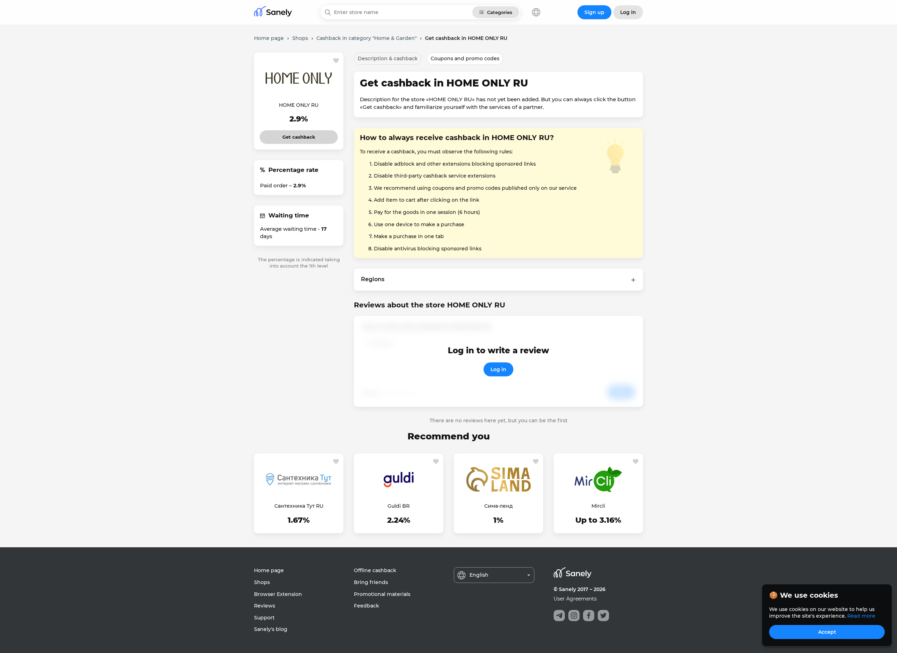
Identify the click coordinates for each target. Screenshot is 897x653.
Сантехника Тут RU (298, 506)
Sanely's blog (270, 629)
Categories (499, 12)
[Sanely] (273, 12)
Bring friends (371, 582)
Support (264, 617)
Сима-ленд (498, 506)
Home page (269, 570)
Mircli (598, 506)
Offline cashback (375, 570)
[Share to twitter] (603, 615)
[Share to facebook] (588, 615)
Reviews (264, 606)
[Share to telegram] (559, 615)
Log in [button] (628, 12)
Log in (498, 369)
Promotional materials (382, 594)
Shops (262, 582)
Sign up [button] (594, 12)
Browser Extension (278, 594)
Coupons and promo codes (465, 58)
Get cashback (299, 135)
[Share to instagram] (574, 615)
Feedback (366, 606)
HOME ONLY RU (299, 105)
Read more (861, 616)
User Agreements (575, 599)
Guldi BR (399, 506)
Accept (827, 632)
